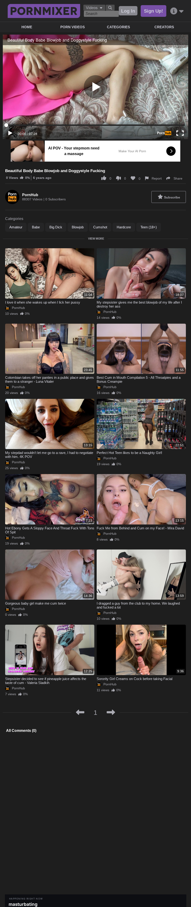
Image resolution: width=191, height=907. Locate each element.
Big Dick (55, 227)
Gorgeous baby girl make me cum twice (35, 603)
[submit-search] (110, 8)
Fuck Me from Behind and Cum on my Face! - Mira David (140, 528)
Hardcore (124, 227)
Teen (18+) (148, 227)
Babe (36, 227)
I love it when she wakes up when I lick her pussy (42, 302)
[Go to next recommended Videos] (111, 712)
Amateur (15, 227)
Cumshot (100, 227)
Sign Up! (153, 11)
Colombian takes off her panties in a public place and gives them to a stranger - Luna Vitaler (49, 379)
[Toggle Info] (177, 11)
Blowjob (78, 227)
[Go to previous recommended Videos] (80, 712)
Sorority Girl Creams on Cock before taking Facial (134, 679)
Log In (128, 11)
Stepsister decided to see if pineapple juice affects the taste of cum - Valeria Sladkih (45, 681)
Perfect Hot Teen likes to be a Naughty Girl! (129, 453)
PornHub (30, 195)
